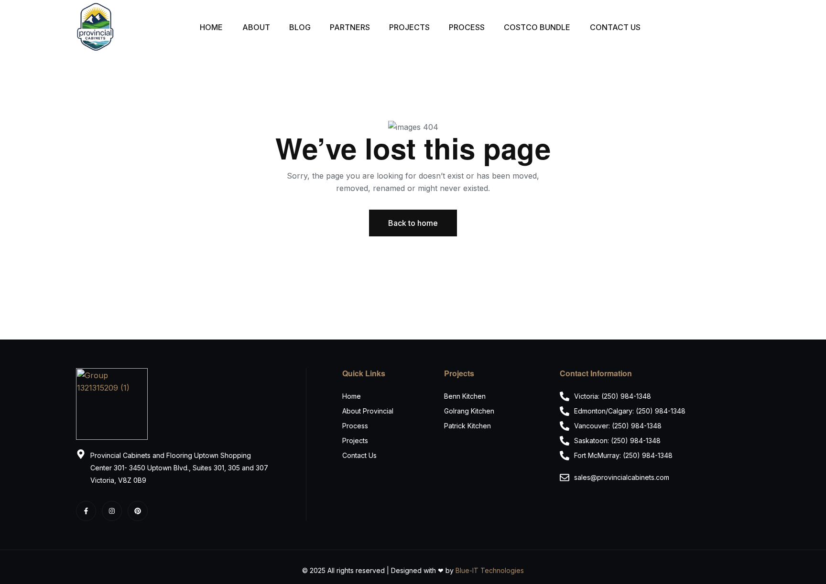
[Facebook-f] (86, 511)
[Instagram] (112, 511)
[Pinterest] (138, 511)
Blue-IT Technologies (490, 570)
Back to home (413, 223)
